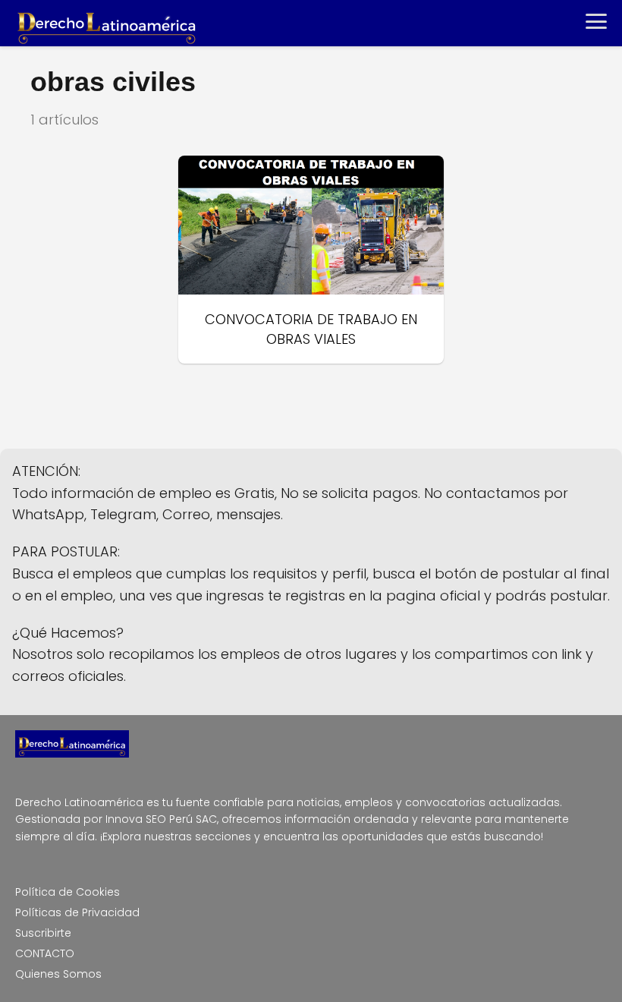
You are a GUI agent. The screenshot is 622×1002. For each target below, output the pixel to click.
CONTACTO (44, 953)
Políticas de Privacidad (77, 912)
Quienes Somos (58, 974)
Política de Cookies (67, 892)
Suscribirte (43, 933)
